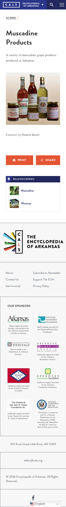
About (9, 273)
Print (22, 160)
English (39, 503)
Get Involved (13, 286)
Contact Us (12, 279)
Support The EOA (43, 279)
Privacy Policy (41, 286)
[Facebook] (33, 498)
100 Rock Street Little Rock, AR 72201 (33, 444)
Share (50, 160)
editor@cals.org (33, 460)
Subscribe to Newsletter (46, 273)
